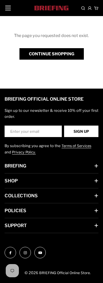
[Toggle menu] (8, 8)
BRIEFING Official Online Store (64, 273)
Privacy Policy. (24, 152)
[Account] (90, 8)
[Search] (83, 8)
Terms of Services (76, 146)
